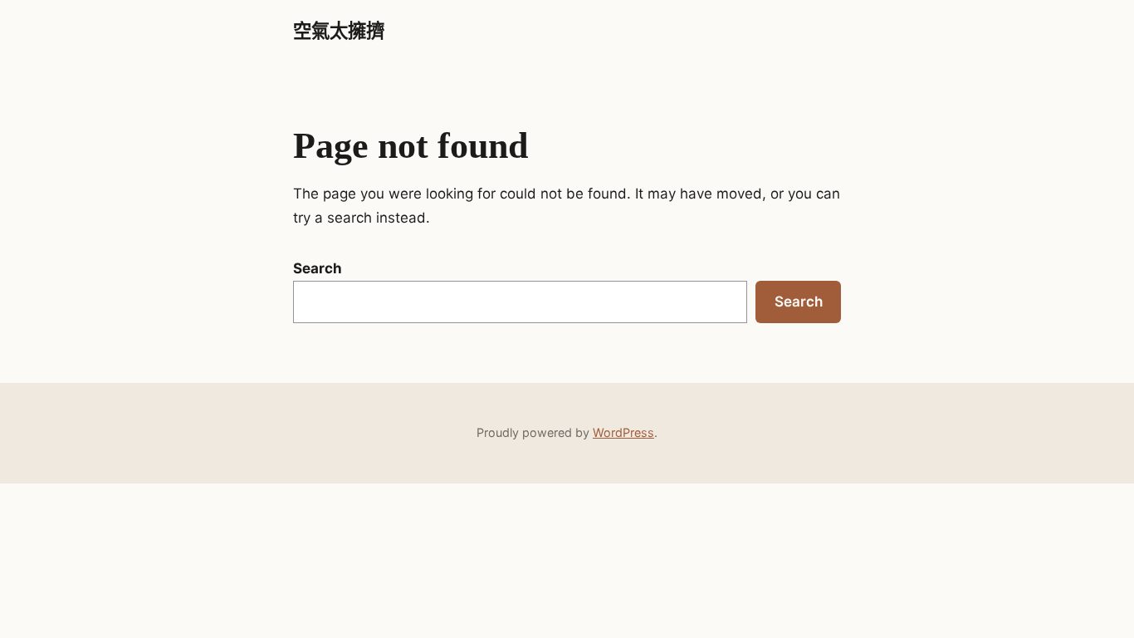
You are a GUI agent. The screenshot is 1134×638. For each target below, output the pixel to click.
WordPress (623, 432)
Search (317, 268)
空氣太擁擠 (338, 31)
